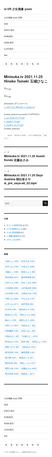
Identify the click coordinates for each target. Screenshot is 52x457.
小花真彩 (11, 287)
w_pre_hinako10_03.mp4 (14, 117)
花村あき (28, 346)
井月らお (11, 266)
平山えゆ (27, 298)
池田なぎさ (26, 320)
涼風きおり (12, 336)
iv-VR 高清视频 (13, 232)
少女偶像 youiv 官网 (13, 17)
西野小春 (11, 368)
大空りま (11, 282)
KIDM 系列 (9, 42)
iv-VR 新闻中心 (13, 228)
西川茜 (10, 357)
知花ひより (39, 341)
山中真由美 (28, 287)
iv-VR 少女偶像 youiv (18, 9)
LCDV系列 (8, 48)
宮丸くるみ (28, 282)
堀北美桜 (11, 277)
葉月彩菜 (11, 352)
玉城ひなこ (29, 336)
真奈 (25, 341)
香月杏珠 (11, 373)
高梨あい (27, 373)
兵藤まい (11, 271)
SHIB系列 (8, 36)
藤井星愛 (27, 352)
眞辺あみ (11, 341)
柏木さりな (27, 314)
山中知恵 (11, 293)
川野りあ (11, 298)
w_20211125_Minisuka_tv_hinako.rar (19, 107)
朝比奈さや (26, 309)
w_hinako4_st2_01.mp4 (13, 125)
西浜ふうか (27, 363)
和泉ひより (28, 271)
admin (10, 135)
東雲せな (11, 314)
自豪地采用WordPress (29, 452)
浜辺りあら (28, 330)
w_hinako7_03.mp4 (12, 121)
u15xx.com (11, 239)
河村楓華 (11, 330)
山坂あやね (28, 293)
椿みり (10, 320)
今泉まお (27, 266)
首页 (6, 23)
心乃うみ (11, 304)
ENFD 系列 (9, 30)
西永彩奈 (11, 363)
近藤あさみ (28, 368)
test (5, 55)
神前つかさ (12, 346)
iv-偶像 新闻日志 (14, 236)
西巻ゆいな (26, 357)
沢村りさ (11, 325)
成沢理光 (27, 304)
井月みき (27, 261)
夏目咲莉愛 (28, 277)
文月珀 (10, 309)
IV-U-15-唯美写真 (35, 135)
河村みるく (28, 325)
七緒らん (11, 261)
